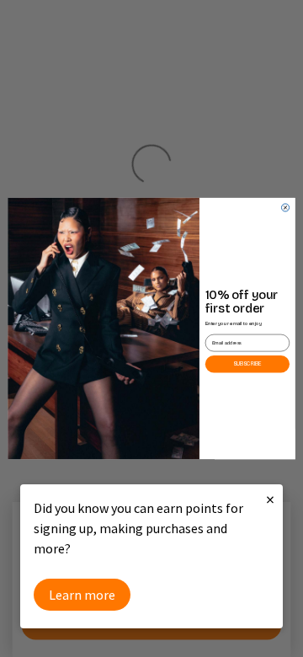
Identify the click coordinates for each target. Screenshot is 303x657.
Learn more (82, 594)
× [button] (270, 499)
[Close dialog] (285, 207)
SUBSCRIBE (247, 364)
